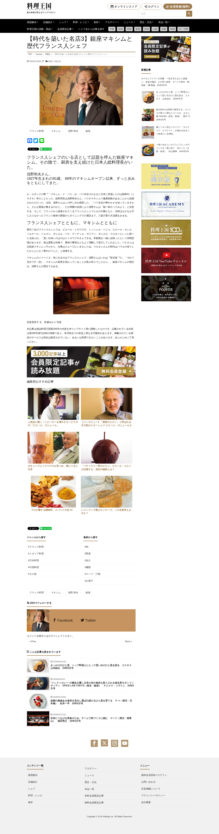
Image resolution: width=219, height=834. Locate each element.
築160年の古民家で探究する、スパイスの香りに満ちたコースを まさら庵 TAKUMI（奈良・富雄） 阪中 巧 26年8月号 (174, 114)
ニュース (128, 22)
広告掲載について (150, 788)
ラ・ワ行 (183, 29)
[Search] (189, 14)
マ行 (163, 29)
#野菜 (88, 553)
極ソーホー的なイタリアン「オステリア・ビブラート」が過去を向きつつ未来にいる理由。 (173, 130)
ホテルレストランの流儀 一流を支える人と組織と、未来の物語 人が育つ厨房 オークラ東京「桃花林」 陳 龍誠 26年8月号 (165, 81)
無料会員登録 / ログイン (154, 775)
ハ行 (155, 29)
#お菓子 (89, 581)
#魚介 (88, 560)
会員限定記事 (64, 29)
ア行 (112, 29)
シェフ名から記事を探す (91, 29)
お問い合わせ (148, 782)
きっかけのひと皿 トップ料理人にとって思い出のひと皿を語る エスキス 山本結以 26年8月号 (173, 95)
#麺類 (88, 567)
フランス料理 (36, 131)
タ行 (137, 29)
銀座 (88, 131)
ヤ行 (172, 29)
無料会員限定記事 (94, 802)
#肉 (86, 546)
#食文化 (57, 61)
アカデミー (111, 22)
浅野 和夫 (73, 131)
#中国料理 (33, 567)
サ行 (129, 29)
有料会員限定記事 (94, 795)
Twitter (90, 620)
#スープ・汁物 (92, 574)
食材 (96, 22)
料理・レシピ (80, 22)
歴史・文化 (146, 22)
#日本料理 (33, 560)
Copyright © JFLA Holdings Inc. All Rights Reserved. (109, 816)
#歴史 (50, 61)
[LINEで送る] (46, 149)
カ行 (120, 29)
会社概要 (146, 802)
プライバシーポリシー (153, 795)
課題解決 (31, 22)
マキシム (56, 131)
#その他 (32, 574)
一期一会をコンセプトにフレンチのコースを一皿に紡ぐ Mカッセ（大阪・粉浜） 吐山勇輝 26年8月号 (173, 148)
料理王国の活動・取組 (39, 29)
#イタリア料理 (36, 553)
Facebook (64, 620)
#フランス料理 (36, 546)
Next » (128, 641)
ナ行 (146, 29)
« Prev (32, 641)
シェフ (62, 22)
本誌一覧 (163, 22)
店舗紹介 (48, 22)
